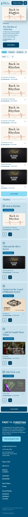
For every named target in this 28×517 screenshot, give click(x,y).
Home (4, 52)
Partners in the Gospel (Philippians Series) (13, 290)
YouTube (5, 498)
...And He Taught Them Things (13, 333)
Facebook (5, 494)
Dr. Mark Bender (7, 39)
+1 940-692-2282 (7, 449)
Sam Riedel (4, 188)
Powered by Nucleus (8, 513)
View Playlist (8, 210)
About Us (5, 466)
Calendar (5, 476)
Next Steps (6, 483)
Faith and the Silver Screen (11, 247)
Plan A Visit (6, 462)
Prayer (4, 486)
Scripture (20, 52)
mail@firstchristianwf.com (9, 446)
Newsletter (6, 478)
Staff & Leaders (5, 471)
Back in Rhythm (13, 206)
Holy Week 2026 (13, 371)
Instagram (5, 496)
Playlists (11, 52)
